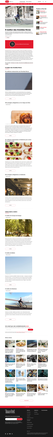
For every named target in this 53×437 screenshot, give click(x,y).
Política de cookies (29, 422)
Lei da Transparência (29, 426)
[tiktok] (7, 433)
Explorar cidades (22, 1)
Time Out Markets (28, 1)
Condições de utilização (30, 424)
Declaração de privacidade (29, 420)
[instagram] (5, 433)
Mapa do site (28, 431)
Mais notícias (26, 400)
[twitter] (12, 433)
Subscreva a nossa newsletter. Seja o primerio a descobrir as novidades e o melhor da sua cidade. (17, 327)
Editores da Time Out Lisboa (24, 44)
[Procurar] (43, 1)
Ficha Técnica (28, 412)
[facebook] (9, 433)
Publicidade (35, 412)
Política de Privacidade (7, 422)
